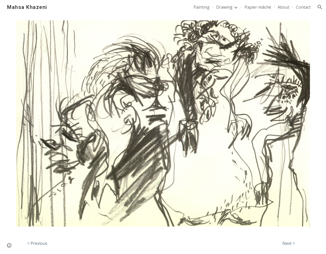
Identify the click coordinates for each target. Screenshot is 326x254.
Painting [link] (202, 7)
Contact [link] (303, 7)
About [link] (283, 7)
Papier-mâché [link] (257, 7)
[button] (320, 7)
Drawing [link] (224, 7)
